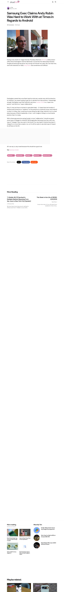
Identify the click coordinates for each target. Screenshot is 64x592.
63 (10, 25)
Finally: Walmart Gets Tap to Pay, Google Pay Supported (48, 528)
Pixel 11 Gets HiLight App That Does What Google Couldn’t (12, 539)
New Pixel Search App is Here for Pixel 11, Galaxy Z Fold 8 (24, 553)
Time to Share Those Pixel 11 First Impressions (24, 539)
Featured (37, 585)
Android (11, 155)
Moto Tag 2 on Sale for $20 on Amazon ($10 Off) (48, 536)
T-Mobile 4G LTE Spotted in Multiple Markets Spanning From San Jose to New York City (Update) (19, 199)
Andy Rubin (27, 65)
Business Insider (14, 150)
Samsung (44, 60)
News (11, 585)
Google (29, 155)
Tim (12, 7)
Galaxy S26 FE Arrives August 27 (11, 552)
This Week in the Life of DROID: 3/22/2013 (47, 198)
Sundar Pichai (40, 102)
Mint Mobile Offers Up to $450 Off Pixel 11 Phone (48, 543)
